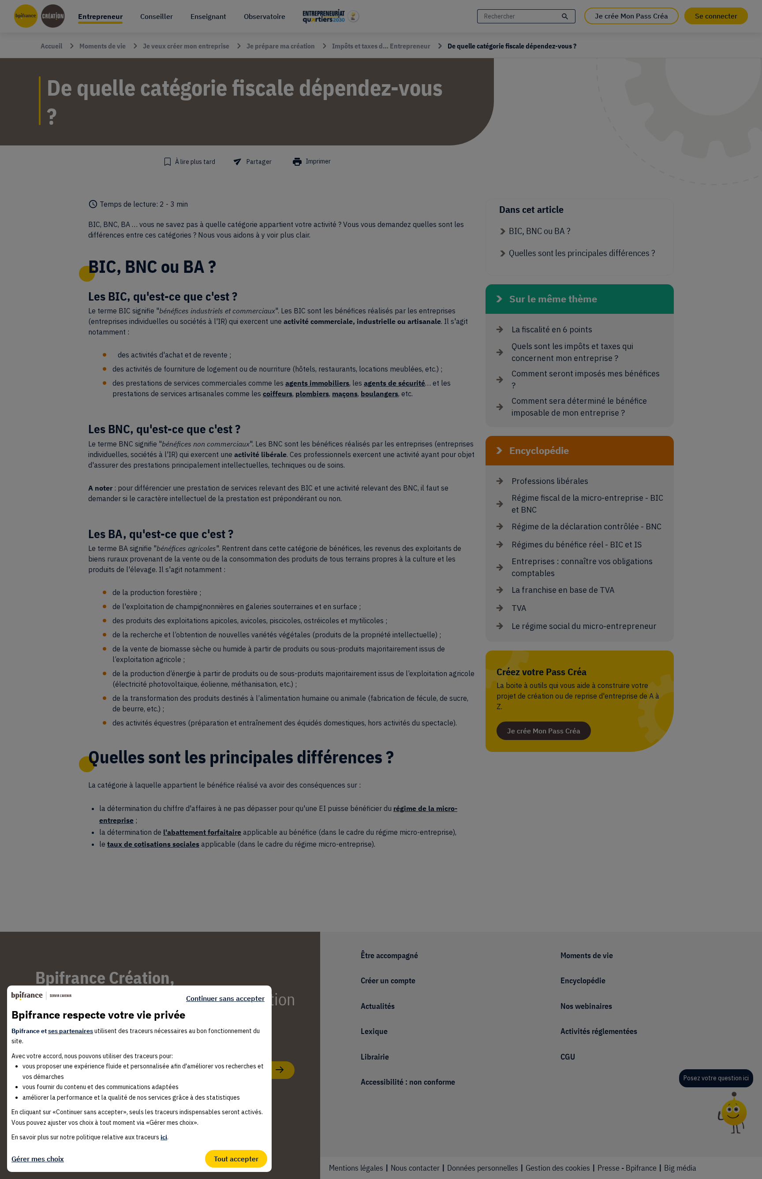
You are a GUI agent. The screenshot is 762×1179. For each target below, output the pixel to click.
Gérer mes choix (37, 1158)
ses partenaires (70, 1031)
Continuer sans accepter (225, 998)
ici (164, 1137)
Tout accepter (236, 1158)
